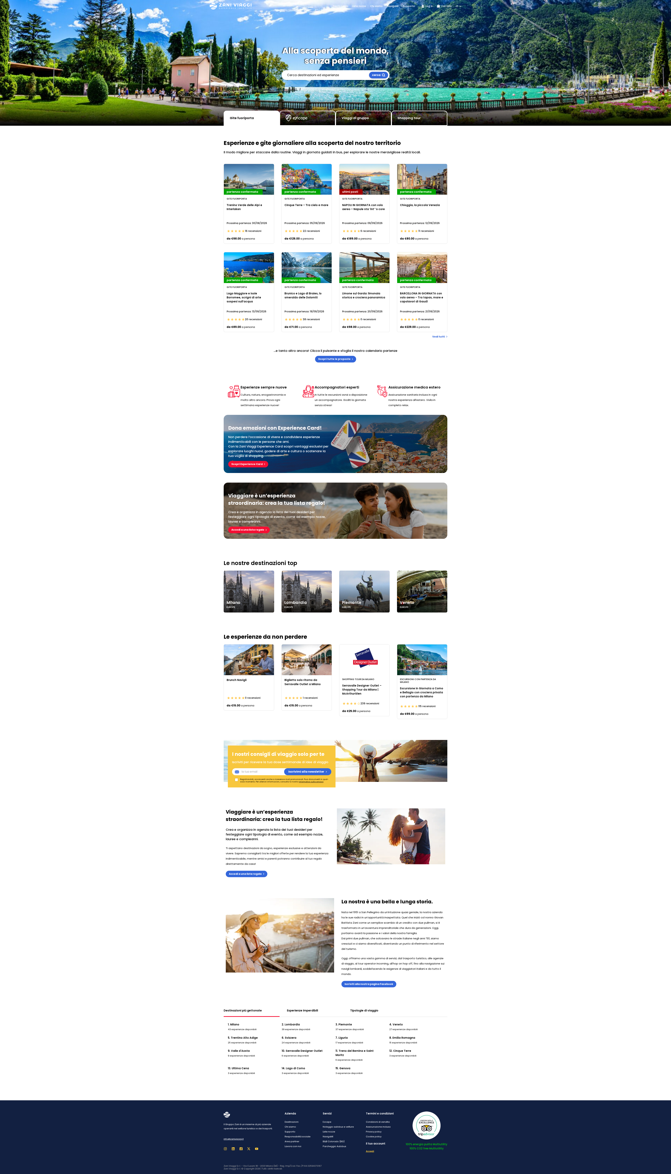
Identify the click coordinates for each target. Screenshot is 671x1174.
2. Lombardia (291, 1024)
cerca (376, 75)
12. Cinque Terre (400, 1051)
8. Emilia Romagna (402, 1038)
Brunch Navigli (237, 680)
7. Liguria (342, 1038)
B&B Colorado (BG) (334, 1141)
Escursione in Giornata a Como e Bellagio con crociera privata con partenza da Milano (421, 692)
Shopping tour (409, 118)
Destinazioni (340, 6)
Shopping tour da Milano (358, 679)
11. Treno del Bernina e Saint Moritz (355, 1053)
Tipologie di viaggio (364, 1010)
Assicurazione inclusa (378, 1126)
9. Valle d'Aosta (239, 1051)
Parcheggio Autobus (334, 1146)
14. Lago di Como (293, 1068)
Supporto (409, 6)
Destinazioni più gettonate (243, 1010)
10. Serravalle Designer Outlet (302, 1051)
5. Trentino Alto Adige (243, 1038)
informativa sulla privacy (311, 781)
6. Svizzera (289, 1038)
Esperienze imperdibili (302, 1010)
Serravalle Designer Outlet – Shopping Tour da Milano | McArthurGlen (361, 690)
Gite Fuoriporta (237, 198)
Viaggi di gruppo (355, 118)
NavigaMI (393, 6)
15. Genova (343, 1068)
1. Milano (233, 1024)
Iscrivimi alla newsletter (306, 772)
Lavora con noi (293, 1146)
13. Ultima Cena (238, 1068)
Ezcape (327, 1122)
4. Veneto (396, 1024)
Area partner (292, 1141)
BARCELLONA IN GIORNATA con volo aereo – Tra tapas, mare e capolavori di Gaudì (421, 297)
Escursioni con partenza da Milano (418, 680)
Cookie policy (373, 1136)
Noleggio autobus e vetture (338, 1126)
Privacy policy (373, 1131)
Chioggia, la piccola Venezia (420, 205)
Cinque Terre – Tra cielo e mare (306, 205)
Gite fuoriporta (242, 118)
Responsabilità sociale (298, 1136)
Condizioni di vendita (378, 1122)
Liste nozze (359, 6)
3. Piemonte (344, 1024)
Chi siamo (376, 6)
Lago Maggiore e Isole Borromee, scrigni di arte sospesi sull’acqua (244, 297)
